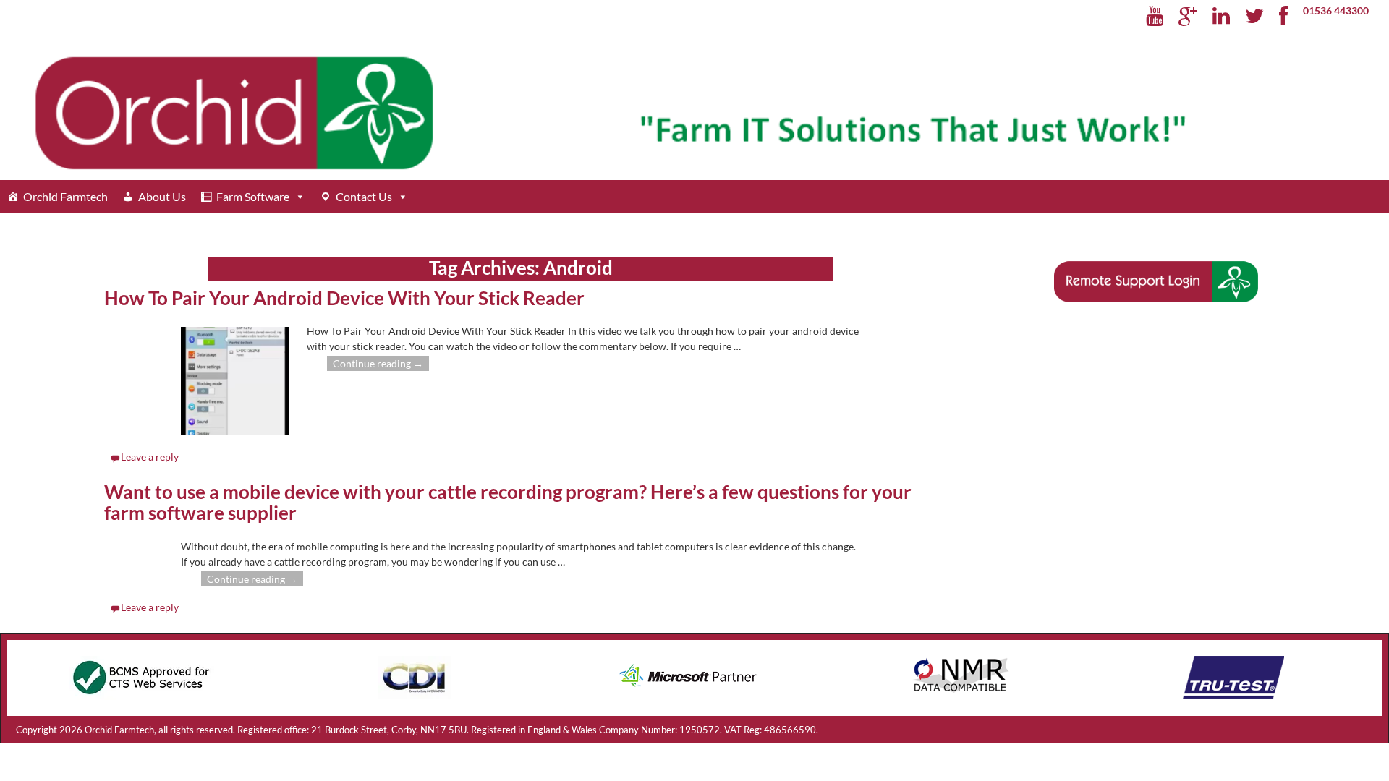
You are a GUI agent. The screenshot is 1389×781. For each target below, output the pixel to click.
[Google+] (1188, 16)
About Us (162, 196)
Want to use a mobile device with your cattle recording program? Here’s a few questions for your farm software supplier (508, 502)
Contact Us (364, 196)
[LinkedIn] (1221, 16)
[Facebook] (1284, 16)
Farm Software (252, 196)
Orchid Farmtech (65, 196)
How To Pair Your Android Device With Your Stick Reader (344, 298)
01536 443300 (1336, 10)
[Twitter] (1255, 16)
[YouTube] (1155, 16)
